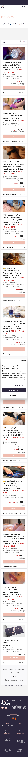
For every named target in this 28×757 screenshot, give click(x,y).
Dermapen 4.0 (7, 749)
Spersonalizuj (13, 395)
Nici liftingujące (8, 738)
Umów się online (21, 1)
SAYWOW (3, 10)
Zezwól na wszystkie (14, 390)
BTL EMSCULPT (20, 748)
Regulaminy (20, 730)
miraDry (7, 751)
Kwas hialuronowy (7, 736)
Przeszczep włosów (7, 740)
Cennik (20, 726)
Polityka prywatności (20, 729)
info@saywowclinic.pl (7, 732)
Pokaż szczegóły (19, 385)
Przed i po (20, 727)
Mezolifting (7, 735)
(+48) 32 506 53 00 (10, 1)
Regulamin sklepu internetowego (14, 685)
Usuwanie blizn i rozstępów (20, 742)
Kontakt (20, 725)
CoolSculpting (7, 747)
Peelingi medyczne (7, 739)
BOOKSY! (20, 25)
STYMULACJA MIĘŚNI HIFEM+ (7, 748)
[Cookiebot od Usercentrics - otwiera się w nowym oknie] (20, 361)
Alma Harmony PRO (20, 751)
